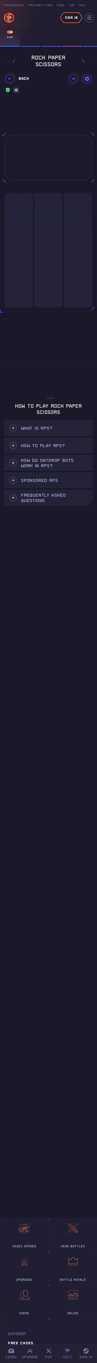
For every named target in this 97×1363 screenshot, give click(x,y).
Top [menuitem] (72, 5)
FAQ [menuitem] (82, 5)
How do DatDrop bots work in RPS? (47, 463)
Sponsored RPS (39, 480)
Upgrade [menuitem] (30, 1357)
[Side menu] (89, 18)
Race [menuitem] (69, 1352)
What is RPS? (37, 428)
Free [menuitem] (61, 5)
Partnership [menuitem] (14, 5)
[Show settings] (87, 79)
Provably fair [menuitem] (41, 5)
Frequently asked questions (43, 497)
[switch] (9, 32)
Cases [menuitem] (11, 1357)
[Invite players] (73, 79)
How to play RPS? (43, 445)
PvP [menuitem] (51, 1352)
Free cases (20, 1343)
